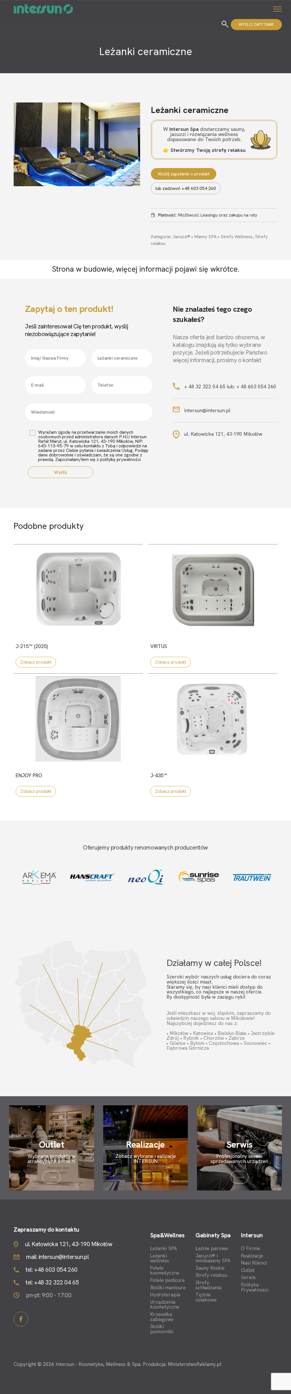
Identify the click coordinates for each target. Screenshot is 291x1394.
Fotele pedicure (167, 1280)
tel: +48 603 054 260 (52, 1270)
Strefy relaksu (211, 1275)
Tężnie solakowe (206, 1297)
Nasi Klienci (254, 1262)
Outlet (248, 1270)
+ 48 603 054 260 (256, 386)
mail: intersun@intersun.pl (57, 1257)
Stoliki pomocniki (161, 1329)
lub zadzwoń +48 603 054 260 (185, 188)
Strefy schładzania (208, 1285)
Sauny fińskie (210, 1268)
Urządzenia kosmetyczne (164, 1304)
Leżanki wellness (159, 1258)
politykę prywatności (120, 459)
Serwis (248, 1277)
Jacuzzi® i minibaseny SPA (213, 1258)
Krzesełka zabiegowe (162, 1317)
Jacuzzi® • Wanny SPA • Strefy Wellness (212, 237)
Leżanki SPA (163, 1248)
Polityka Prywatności (254, 1287)
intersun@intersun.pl (207, 410)
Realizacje (252, 1255)
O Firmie (250, 1248)
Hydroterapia (165, 1294)
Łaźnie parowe (212, 1248)
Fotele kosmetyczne (164, 1270)
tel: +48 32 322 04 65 (52, 1283)
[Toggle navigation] (277, 8)
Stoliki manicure (168, 1287)
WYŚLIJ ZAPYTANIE (256, 24)
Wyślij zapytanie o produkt (183, 174)
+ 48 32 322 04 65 (204, 386)
